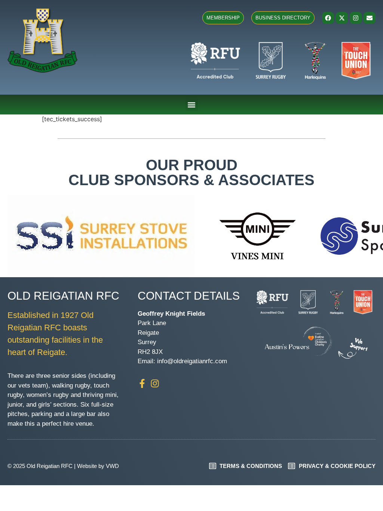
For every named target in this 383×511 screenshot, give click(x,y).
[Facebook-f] (142, 383)
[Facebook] (328, 18)
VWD (112, 466)
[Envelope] (370, 18)
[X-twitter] (342, 18)
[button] (192, 104)
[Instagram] (356, 18)
